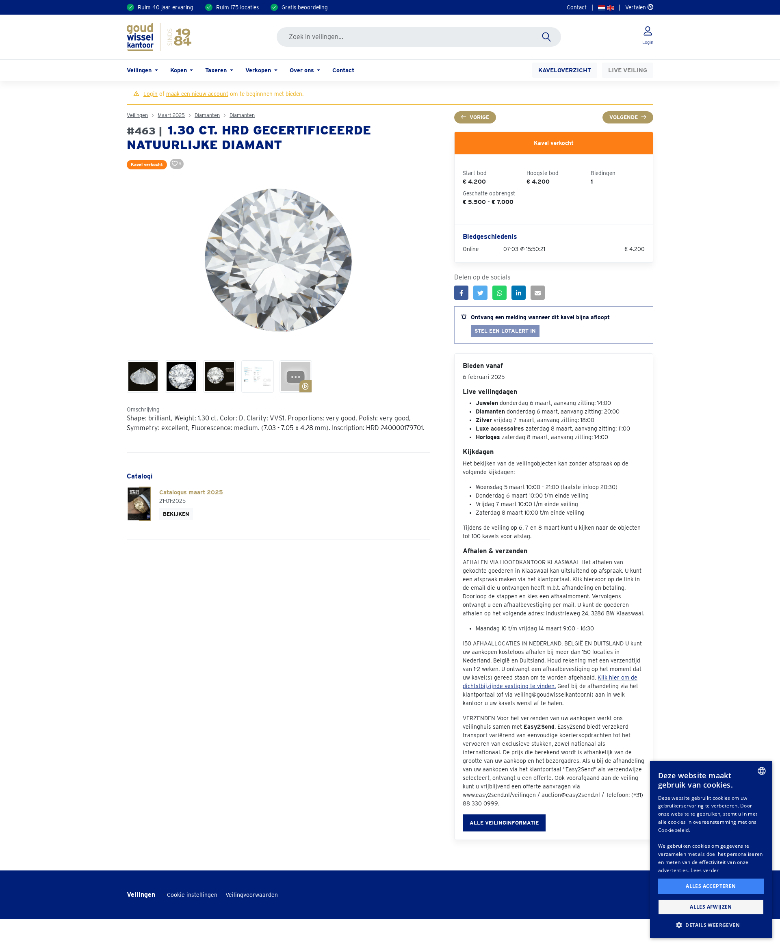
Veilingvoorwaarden (251, 895)
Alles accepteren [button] (711, 886)
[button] (711, 925)
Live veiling (627, 70)
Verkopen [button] (259, 70)
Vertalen (636, 7)
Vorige (479, 117)
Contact (577, 7)
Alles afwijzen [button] (711, 906)
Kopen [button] (179, 70)
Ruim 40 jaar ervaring (165, 7)
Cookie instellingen (192, 895)
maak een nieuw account (197, 94)
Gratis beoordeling (305, 7)
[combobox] (762, 771)
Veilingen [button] (140, 70)
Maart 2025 (171, 115)
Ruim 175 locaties (237, 7)
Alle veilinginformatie (504, 823)
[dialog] (711, 849)
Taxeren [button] (216, 70)
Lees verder (705, 870)
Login (150, 94)
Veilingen (137, 115)
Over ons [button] (303, 70)
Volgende (623, 117)
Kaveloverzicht (564, 70)
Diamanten (207, 115)
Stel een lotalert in (505, 331)
